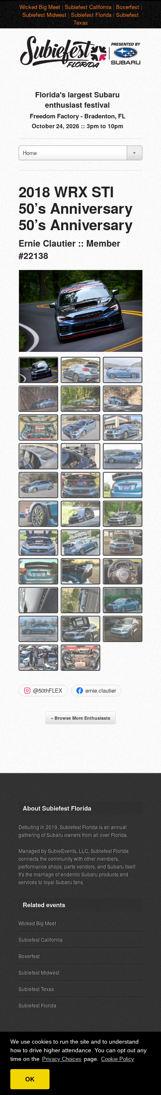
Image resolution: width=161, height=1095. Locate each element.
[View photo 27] (122, 600)
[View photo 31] (38, 658)
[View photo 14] (80, 485)
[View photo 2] (80, 370)
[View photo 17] (80, 514)
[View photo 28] (38, 629)
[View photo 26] (80, 600)
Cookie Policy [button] (117, 1059)
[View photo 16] (38, 514)
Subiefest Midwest (44, 14)
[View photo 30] (122, 629)
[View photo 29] (80, 629)
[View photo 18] (122, 514)
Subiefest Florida (91, 14)
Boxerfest (127, 7)
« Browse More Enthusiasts (80, 718)
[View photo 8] (80, 427)
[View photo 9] (122, 427)
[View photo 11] (80, 456)
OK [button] (30, 1079)
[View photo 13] (38, 485)
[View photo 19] (38, 542)
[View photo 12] (122, 456)
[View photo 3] (122, 370)
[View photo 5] (80, 399)
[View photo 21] (122, 542)
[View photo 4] (38, 399)
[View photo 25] (38, 600)
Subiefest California (88, 7)
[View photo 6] (122, 399)
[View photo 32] (80, 658)
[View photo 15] (122, 485)
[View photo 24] (122, 571)
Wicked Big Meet (39, 7)
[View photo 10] (38, 456)
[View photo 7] (38, 427)
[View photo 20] (80, 542)
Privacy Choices (61, 1059)
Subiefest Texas (36, 988)
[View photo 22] (38, 571)
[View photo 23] (80, 571)
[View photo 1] (38, 370)
